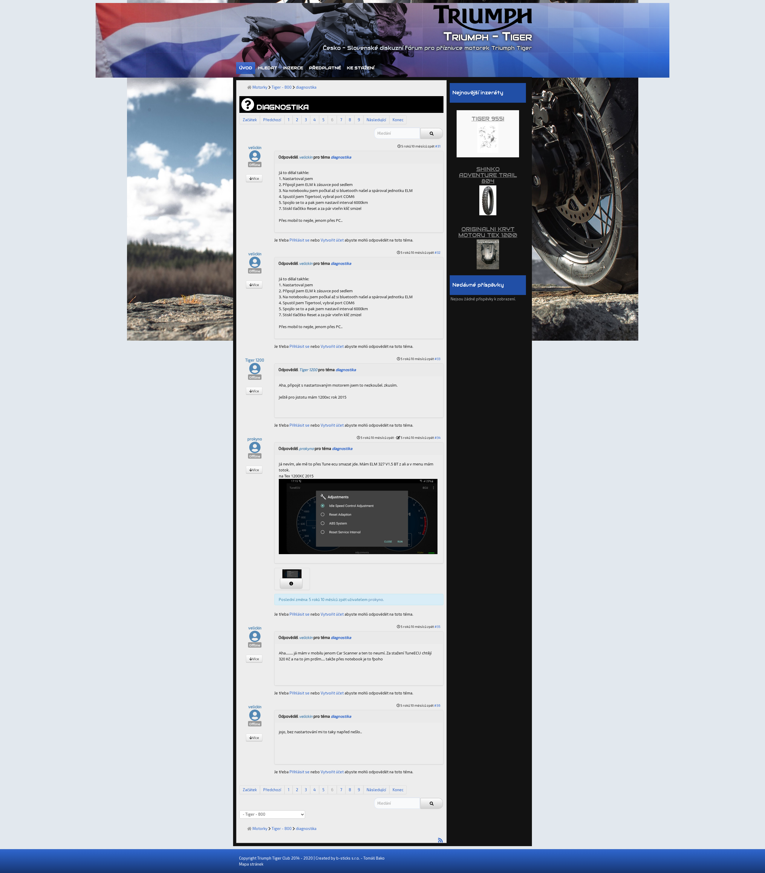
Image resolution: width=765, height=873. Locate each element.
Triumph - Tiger (487, 36)
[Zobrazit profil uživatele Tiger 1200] (255, 371)
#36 (437, 705)
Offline (254, 164)
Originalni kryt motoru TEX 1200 (487, 232)
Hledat (267, 67)
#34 (437, 437)
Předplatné (325, 67)
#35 (437, 626)
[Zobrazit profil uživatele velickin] (255, 158)
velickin (254, 147)
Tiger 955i (488, 118)
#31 (437, 146)
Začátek (250, 119)
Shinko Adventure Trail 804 (488, 175)
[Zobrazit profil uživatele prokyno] (255, 450)
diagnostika (341, 157)
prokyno (254, 438)
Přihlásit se (300, 240)
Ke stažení (360, 67)
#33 (437, 359)
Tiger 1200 (254, 360)
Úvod (245, 67)
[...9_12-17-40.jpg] (358, 516)
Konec (398, 119)
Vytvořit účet (332, 240)
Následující (376, 119)
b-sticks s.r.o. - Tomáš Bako (360, 858)
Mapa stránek (251, 864)
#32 (437, 252)
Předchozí (272, 119)
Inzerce (293, 67)
